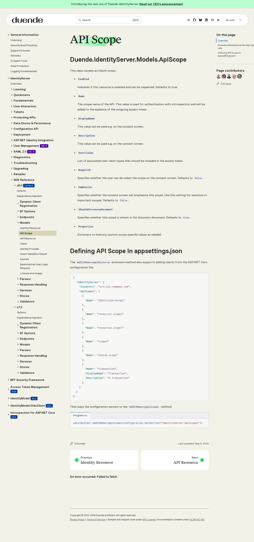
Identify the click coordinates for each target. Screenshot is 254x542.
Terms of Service (96, 519)
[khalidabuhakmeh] (224, 76)
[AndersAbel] (239, 76)
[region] (139, 423)
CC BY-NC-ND (196, 519)
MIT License (149, 519)
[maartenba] (218, 76)
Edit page (226, 83)
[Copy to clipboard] (204, 277)
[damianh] (229, 76)
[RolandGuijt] (234, 76)
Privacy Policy (77, 519)
